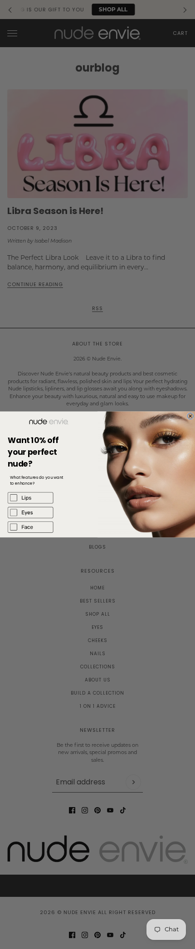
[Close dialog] (190, 416)
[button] (49, 497)
